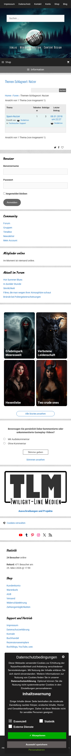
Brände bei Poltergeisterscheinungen (22, 297)
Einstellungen (28, 688)
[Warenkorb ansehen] (68, 62)
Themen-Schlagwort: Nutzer (20, 81)
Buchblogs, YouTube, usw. (20, 646)
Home (8, 95)
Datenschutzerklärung (18, 629)
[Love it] (62, 148)
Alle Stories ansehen (35, 413)
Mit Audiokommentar (19, 439)
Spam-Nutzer (13, 116)
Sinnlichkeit (9, 288)
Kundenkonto (13, 585)
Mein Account (10, 240)
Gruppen (7, 227)
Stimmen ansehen (35, 459)
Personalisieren (37, 749)
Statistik (49, 721)
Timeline (7, 232)
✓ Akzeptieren (37, 735)
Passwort (8, 179)
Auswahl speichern (36, 744)
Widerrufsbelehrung (17, 602)
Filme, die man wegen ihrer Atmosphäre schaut (27, 292)
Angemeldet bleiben (16, 193)
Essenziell (20, 721)
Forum (6, 223)
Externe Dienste (24, 727)
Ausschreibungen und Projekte (35, 511)
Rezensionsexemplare (18, 642)
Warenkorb (12, 590)
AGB (9, 594)
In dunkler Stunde (12, 284)
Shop (56, 4)
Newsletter (8, 236)
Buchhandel (13, 638)
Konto (48, 4)
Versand (11, 598)
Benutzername (11, 166)
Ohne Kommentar (17, 443)
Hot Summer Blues (12, 279)
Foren (16, 95)
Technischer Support (17, 123)
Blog (65, 4)
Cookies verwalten (16, 523)
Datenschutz (24, 4)
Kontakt (37, 4)
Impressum (9, 4)
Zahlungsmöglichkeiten (18, 607)
